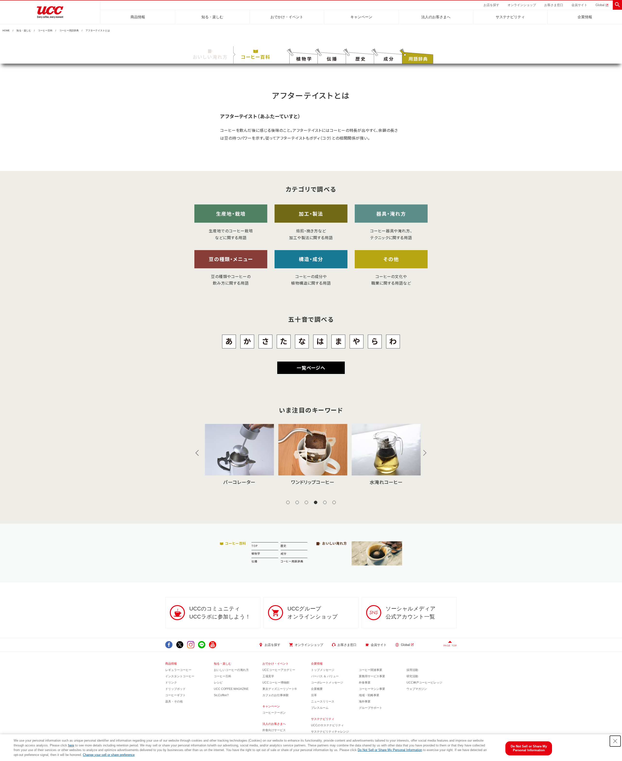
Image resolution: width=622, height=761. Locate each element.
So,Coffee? (221, 695)
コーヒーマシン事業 (372, 689)
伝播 (254, 561)
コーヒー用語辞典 (69, 30)
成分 (283, 553)
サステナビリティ (510, 17)
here (71, 745)
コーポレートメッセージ (327, 682)
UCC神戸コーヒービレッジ (424, 682)
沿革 (314, 695)
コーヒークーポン (274, 712)
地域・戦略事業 (369, 695)
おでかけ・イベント (286, 17)
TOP (254, 546)
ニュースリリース (322, 701)
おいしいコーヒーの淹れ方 (231, 670)
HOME (6, 30)
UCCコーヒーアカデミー (278, 670)
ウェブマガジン (416, 689)
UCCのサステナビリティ (327, 725)
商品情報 (137, 17)
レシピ (218, 682)
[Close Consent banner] (615, 741)
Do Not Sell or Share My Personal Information (390, 750)
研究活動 (412, 676)
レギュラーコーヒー (178, 670)
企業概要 (317, 689)
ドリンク (171, 682)
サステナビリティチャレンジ (330, 731)
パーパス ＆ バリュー (325, 676)
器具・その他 (174, 701)
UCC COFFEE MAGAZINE (231, 689)
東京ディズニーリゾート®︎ (279, 689)
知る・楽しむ (212, 17)
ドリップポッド (175, 689)
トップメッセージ (322, 670)
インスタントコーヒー (179, 676)
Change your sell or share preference (109, 755)
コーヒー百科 (45, 30)
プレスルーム (319, 708)
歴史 (283, 546)
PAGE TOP (450, 645)
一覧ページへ (311, 367)
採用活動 (412, 670)
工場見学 (268, 676)
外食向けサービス (274, 730)
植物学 (255, 553)
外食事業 (365, 682)
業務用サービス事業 (372, 676)
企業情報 (585, 17)
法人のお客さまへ (435, 17)
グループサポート (370, 708)
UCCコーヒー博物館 (275, 682)
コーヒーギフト (175, 695)
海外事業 (365, 701)
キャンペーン (361, 17)
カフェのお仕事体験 (275, 695)
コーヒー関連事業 (370, 670)
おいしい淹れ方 (210, 56)
